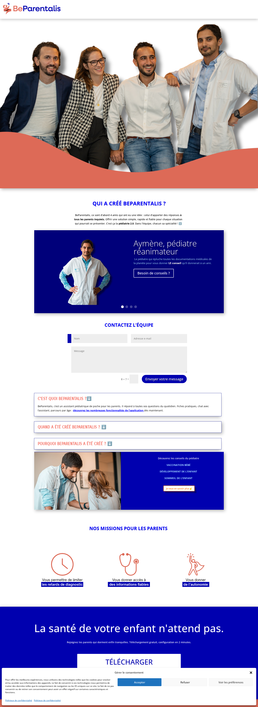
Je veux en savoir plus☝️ (179, 488)
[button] (251, 672)
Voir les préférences (231, 682)
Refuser (185, 682)
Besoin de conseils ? (153, 273)
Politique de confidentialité (18, 700)
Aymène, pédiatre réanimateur (165, 247)
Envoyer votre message (164, 379)
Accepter (139, 682)
